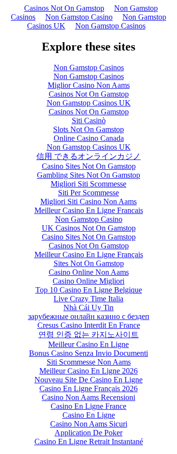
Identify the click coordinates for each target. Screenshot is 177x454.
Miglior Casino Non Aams (89, 85)
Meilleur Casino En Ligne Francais (88, 210)
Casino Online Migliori (88, 281)
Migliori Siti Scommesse (88, 184)
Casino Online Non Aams (89, 272)
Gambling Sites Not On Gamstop (88, 175)
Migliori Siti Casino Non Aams (88, 201)
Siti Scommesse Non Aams (89, 362)
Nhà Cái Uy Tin (88, 307)
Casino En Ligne (88, 415)
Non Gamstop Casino (79, 17)
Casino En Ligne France (88, 406)
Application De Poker (88, 432)
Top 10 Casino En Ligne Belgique (88, 290)
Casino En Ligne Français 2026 (88, 388)
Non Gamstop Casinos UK (89, 103)
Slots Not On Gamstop (88, 129)
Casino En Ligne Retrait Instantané (88, 441)
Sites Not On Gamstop (89, 263)
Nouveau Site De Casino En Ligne (88, 379)
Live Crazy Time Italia (88, 298)
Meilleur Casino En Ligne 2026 (88, 371)
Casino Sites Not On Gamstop (89, 166)
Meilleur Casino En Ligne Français (88, 254)
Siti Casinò (89, 120)
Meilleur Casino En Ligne (88, 344)
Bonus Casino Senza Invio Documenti (88, 353)
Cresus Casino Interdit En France (88, 325)
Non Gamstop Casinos (110, 26)
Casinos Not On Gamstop (64, 8)
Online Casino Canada (89, 138)
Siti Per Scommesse (88, 192)
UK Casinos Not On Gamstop (89, 228)
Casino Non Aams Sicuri (88, 424)
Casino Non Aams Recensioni (88, 397)
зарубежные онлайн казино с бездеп (88, 316)
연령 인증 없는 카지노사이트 (88, 334)
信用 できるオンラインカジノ (88, 156)
